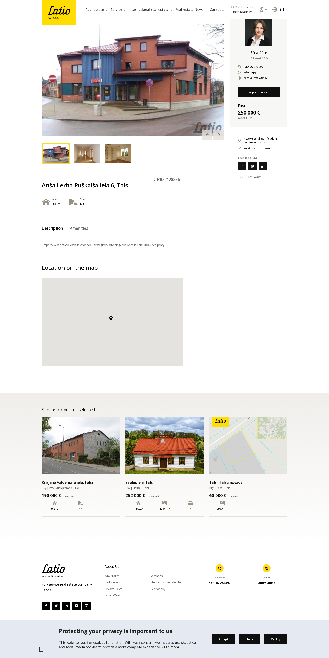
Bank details (112, 582)
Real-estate (94, 9)
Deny (249, 639)
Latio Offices (113, 595)
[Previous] (207, 135)
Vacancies (156, 576)
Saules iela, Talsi (139, 482)
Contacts (217, 9)
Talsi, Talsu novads (225, 482)
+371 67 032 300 (242, 7)
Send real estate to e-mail (260, 148)
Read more (170, 647)
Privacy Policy (113, 589)
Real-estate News (189, 9)
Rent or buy (157, 589)
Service (116, 9)
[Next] (218, 135)
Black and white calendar (165, 582)
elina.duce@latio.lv (255, 78)
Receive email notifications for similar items (260, 140)
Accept (223, 639)
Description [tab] (52, 228)
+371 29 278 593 (253, 67)
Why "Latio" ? (113, 576)
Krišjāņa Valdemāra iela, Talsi (67, 482)
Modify (275, 639)
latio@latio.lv (242, 12)
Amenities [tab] (79, 228)
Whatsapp (250, 72)
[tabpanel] (133, 80)
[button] (112, 320)
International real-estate (148, 9)
